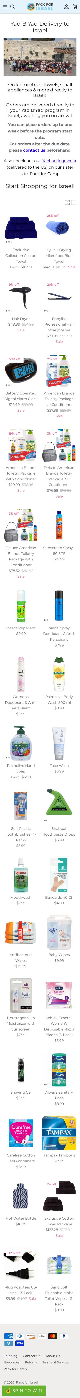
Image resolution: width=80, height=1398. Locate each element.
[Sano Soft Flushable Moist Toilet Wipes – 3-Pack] (59, 1264)
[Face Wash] (59, 743)
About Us (53, 1356)
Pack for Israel (27, 1382)
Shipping (11, 1356)
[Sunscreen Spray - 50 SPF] (59, 525)
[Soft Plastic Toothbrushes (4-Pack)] (21, 806)
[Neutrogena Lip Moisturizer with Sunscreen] (21, 995)
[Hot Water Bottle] (21, 1196)
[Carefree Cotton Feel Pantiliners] (21, 1132)
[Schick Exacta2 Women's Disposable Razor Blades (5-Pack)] (59, 995)
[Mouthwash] (21, 875)
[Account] (65, 7)
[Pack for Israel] (40, 6)
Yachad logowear (59, 160)
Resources (12, 1362)
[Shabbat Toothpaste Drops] (59, 806)
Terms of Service (55, 1362)
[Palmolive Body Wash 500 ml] (59, 674)
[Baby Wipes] (59, 932)
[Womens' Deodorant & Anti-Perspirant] (21, 674)
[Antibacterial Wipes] (21, 932)
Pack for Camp (15, 1369)
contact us (34, 150)
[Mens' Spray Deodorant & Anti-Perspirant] (59, 605)
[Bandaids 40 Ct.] (59, 875)
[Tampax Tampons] (59, 1132)
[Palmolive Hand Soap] (21, 743)
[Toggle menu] (5, 7)
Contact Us (31, 1356)
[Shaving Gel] (21, 1070)
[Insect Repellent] (21, 605)
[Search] (15, 7)
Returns (31, 1362)
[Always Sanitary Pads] (59, 1070)
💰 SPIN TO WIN (24, 1390)
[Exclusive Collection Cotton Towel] (21, 227)
